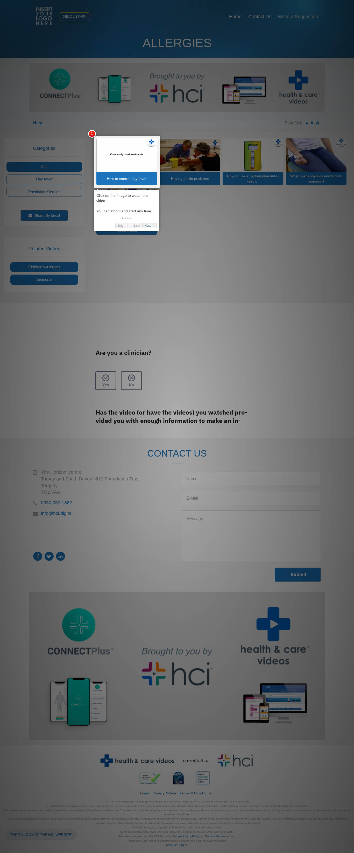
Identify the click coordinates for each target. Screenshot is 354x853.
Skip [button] (120, 225)
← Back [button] (135, 225)
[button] (122, 218)
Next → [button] (149, 225)
